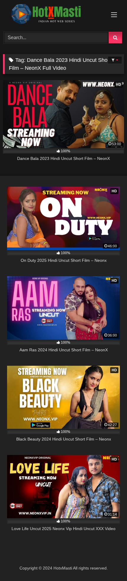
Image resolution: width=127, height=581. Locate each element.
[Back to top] (108, 563)
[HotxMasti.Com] (52, 15)
